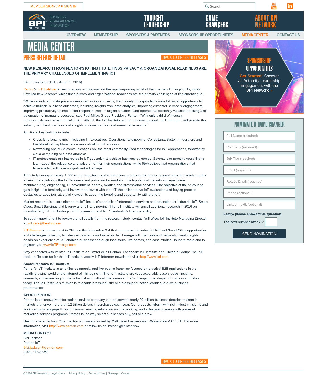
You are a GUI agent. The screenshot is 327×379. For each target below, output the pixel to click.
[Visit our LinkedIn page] (290, 6)
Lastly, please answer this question (252, 214)
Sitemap (113, 373)
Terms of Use (97, 373)
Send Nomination (259, 234)
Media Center (255, 35)
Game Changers (217, 22)
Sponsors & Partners (148, 35)
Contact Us (288, 35)
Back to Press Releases (184, 57)
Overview (76, 35)
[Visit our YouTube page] (274, 6)
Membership (106, 35)
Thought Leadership (156, 22)
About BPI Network (266, 22)
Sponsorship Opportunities (206, 35)
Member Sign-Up (45, 6)
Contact (125, 373)
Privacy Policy (77, 373)
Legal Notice (58, 373)
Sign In (70, 6)
